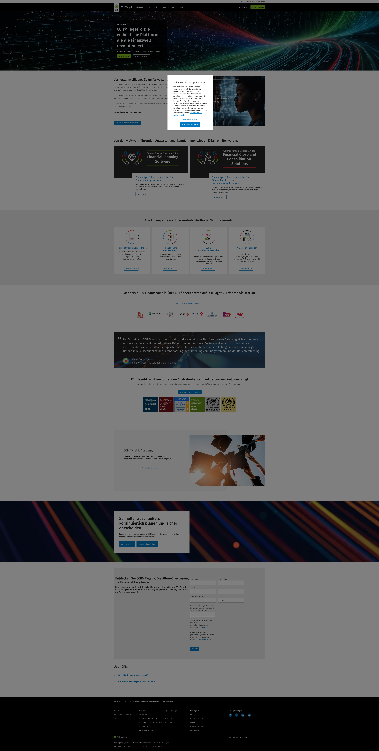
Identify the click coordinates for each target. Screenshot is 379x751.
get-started (147, 544)
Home (116, 701)
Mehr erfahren (141, 194)
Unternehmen (196, 588)
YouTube (249, 715)
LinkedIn (242, 715)
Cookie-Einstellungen (190, 120)
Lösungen (148, 7)
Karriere (167, 715)
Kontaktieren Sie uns (197, 718)
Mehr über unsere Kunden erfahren (188, 303)
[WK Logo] (121, 737)
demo (124, 56)
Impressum (169, 722)
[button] (133, 675)
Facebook (230, 715)
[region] (190, 102)
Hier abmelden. (204, 627)
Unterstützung (195, 730)
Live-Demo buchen (197, 726)
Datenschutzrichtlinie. (203, 639)
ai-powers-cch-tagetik (141, 56)
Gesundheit (143, 715)
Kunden (163, 7)
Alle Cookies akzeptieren (190, 124)
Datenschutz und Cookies (142, 743)
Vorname (194, 579)
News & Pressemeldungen (123, 715)
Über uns (180, 7)
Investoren (168, 718)
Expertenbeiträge (171, 711)
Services (156, 7)
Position (222, 588)
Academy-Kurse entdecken (150, 468)
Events (116, 718)
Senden (195, 648)
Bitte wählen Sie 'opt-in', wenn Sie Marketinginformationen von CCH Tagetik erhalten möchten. (202, 608)
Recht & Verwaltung (146, 730)
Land (220, 596)
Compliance (143, 726)
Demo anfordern (258, 7)
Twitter (236, 715)
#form (127, 123)
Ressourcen (172, 7)
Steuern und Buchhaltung (148, 718)
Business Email (197, 596)
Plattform (139, 7)
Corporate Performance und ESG (150, 722)
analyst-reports (189, 392)
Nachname (222, 579)
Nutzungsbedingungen (122, 743)
